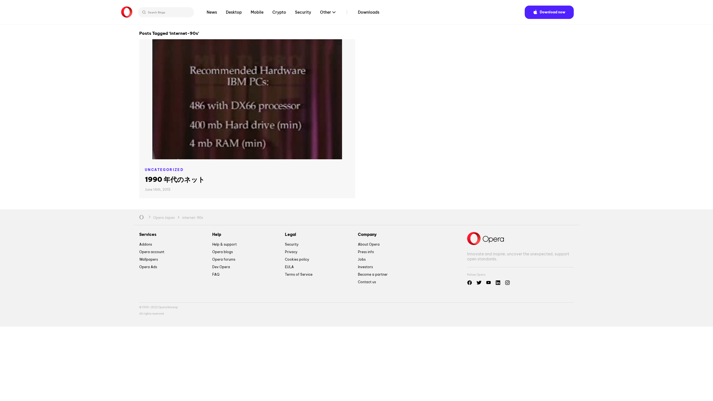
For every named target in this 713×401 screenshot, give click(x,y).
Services (148, 234)
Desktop (234, 12)
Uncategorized (164, 170)
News (212, 12)
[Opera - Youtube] (488, 282)
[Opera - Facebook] (469, 282)
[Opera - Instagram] (507, 282)
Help (216, 234)
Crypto (279, 12)
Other (325, 12)
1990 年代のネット (175, 179)
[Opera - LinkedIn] (498, 282)
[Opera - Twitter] (479, 282)
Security (303, 12)
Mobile (257, 12)
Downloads (368, 12)
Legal (290, 234)
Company (367, 234)
